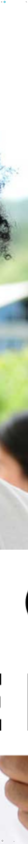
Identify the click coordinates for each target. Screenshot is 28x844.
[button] (1, 2)
